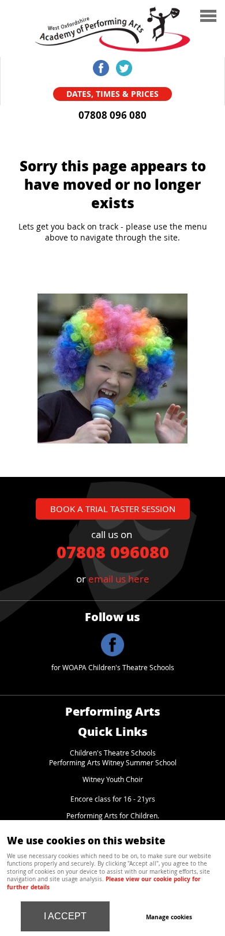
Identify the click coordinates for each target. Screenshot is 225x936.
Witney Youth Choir (112, 779)
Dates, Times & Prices (112, 94)
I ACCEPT (65, 916)
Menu (147, 23)
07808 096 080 (112, 115)
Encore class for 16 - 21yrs (112, 799)
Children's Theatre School (111, 753)
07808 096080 (113, 551)
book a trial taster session (112, 508)
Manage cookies (169, 917)
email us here (118, 578)
